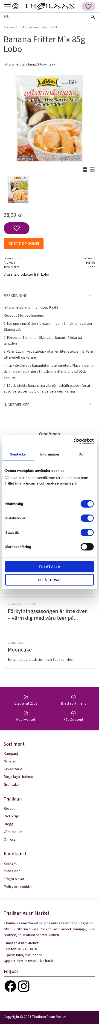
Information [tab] (49, 454)
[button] (7, 7)
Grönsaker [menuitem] (12, 785)
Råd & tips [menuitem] (12, 816)
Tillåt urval (49, 580)
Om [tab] (81, 454)
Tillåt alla (49, 567)
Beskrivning (15, 296)
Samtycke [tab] (18, 454)
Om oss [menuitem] (9, 839)
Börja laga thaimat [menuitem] (18, 777)
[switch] (87, 518)
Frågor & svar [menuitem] (14, 879)
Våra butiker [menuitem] (13, 832)
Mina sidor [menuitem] (15, 6)
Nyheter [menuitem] (10, 761)
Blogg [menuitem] (8, 824)
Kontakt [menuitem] (10, 863)
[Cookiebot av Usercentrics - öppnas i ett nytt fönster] (73, 441)
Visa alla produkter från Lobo (26, 274)
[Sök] (93, 17)
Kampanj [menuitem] (11, 754)
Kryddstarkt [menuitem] (13, 769)
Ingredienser (16, 405)
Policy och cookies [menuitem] (18, 887)
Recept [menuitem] (9, 809)
